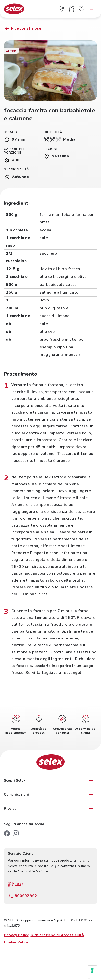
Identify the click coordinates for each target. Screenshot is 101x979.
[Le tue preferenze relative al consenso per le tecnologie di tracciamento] (92, 970)
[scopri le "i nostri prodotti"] (72, 9)
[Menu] (91, 9)
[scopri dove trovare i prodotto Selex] (62, 9)
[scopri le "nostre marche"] (81, 9)
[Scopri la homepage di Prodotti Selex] (14, 8)
